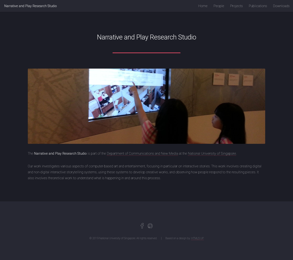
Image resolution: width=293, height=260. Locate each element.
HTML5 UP (197, 238)
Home (203, 6)
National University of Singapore (212, 153)
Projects (236, 6)
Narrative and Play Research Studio (30, 6)
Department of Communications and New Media (142, 153)
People (218, 6)
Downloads (281, 6)
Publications (258, 6)
